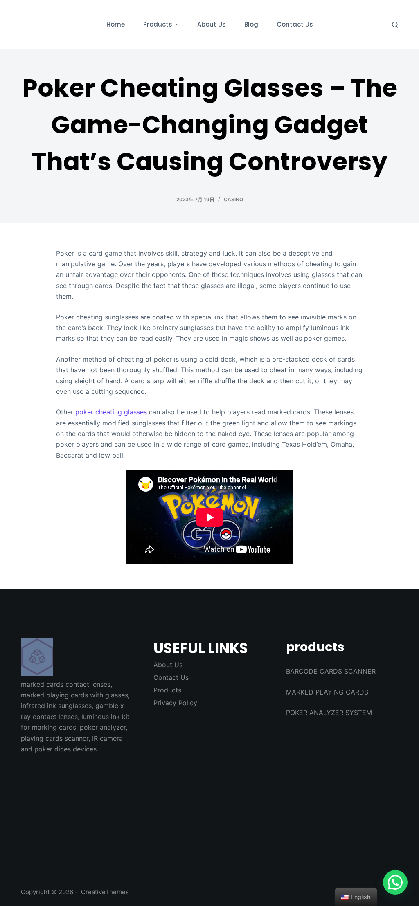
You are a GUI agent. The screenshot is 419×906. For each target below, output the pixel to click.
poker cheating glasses (111, 412)
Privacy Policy (175, 703)
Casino (233, 199)
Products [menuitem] (157, 24)
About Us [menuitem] (211, 24)
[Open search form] (395, 25)
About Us (167, 665)
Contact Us (171, 677)
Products (167, 690)
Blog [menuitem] (251, 24)
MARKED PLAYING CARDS (327, 692)
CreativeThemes (105, 892)
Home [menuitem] (115, 24)
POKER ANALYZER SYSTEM (329, 712)
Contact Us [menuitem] (295, 24)
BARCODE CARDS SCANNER (331, 671)
